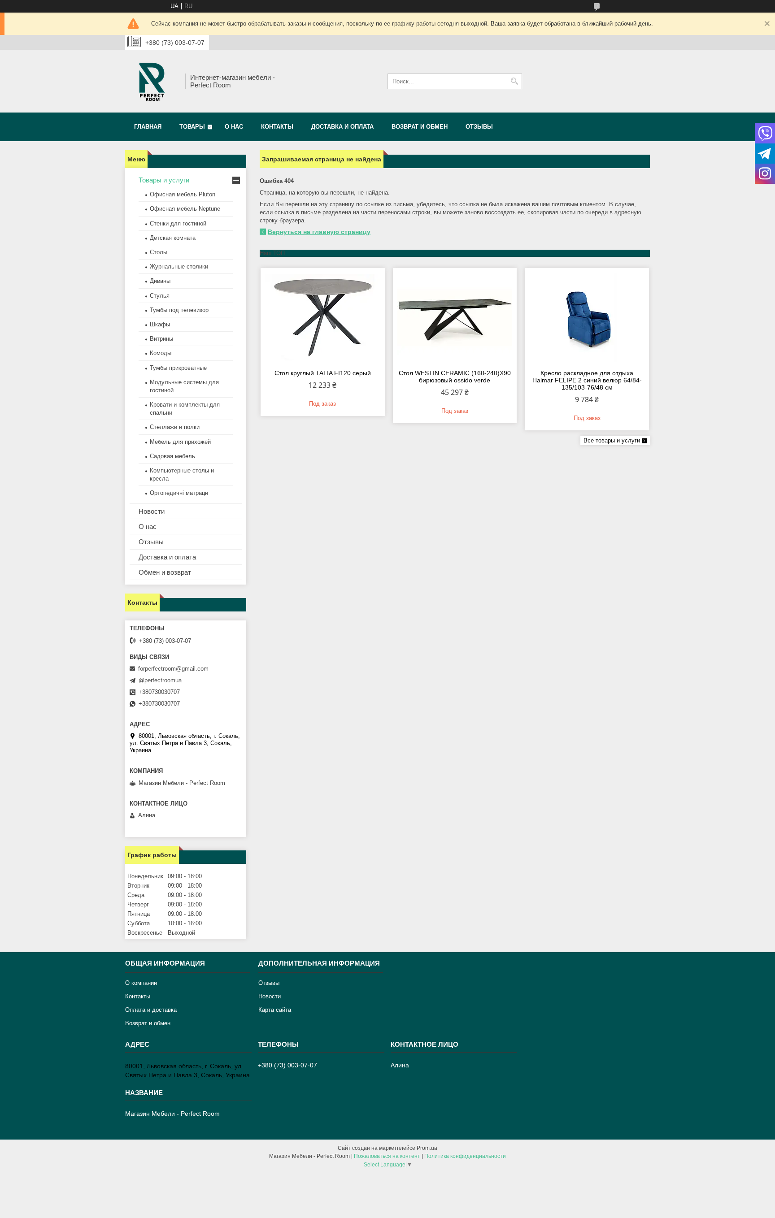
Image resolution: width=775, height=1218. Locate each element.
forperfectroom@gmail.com (173, 668)
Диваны (160, 280)
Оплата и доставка (151, 1009)
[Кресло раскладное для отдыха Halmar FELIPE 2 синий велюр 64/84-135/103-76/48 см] (586, 317)
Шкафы (160, 324)
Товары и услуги (164, 180)
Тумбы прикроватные (178, 367)
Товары (192, 126)
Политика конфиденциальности (465, 1156)
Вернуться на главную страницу (319, 231)
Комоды (160, 353)
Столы (158, 252)
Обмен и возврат (165, 572)
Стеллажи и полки (175, 427)
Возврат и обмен (420, 126)
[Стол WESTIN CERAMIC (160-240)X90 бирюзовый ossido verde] (455, 317)
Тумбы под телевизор (179, 310)
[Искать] (514, 81)
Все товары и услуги (611, 440)
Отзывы (479, 126)
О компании (141, 983)
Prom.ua (427, 1148)
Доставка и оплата (342, 126)
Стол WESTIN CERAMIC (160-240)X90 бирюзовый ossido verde (455, 376)
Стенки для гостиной (178, 223)
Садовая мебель (172, 456)
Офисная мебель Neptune (185, 208)
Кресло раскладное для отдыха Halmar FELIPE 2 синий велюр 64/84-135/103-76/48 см (587, 380)
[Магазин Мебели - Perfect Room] (152, 81)
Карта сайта (274, 1009)
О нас (234, 126)
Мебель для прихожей (180, 441)
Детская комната (173, 237)
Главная (147, 126)
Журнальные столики (179, 266)
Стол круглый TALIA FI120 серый (322, 373)
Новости (152, 511)
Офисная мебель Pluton (182, 194)
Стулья (160, 295)
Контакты (277, 126)
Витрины (161, 338)
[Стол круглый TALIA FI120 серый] (322, 317)
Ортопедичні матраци (179, 493)
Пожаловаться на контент (387, 1156)
